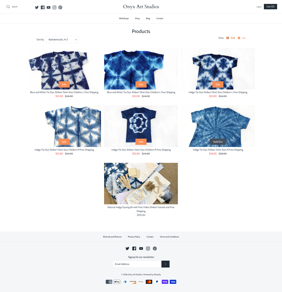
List (243, 37)
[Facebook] (43, 7)
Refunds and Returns (112, 236)
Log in (259, 6)
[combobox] (62, 39)
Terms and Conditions (169, 236)
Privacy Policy (134, 236)
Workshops (124, 18)
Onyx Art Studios (135, 274)
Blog (148, 18)
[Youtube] (48, 7)
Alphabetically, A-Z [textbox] (58, 39)
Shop (137, 18)
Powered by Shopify (152, 274)
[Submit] (165, 264)
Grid (233, 37)
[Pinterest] (60, 7)
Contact (159, 18)
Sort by (40, 39)
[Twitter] (37, 7)
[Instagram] (54, 7)
